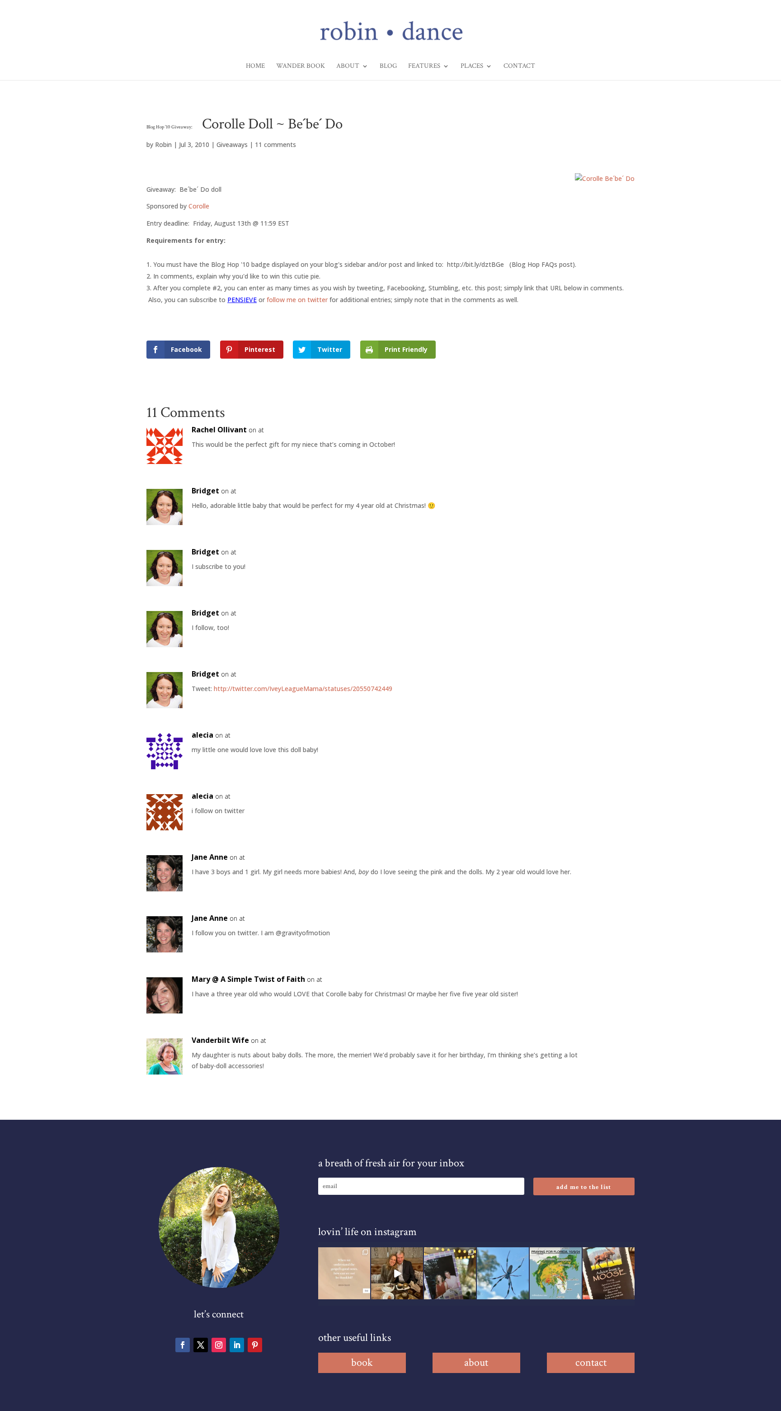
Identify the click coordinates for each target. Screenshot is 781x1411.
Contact (519, 66)
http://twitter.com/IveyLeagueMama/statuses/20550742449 (303, 688)
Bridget (205, 491)
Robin (163, 144)
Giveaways (232, 144)
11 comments (275, 144)
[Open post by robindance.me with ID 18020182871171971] (609, 1273)
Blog (388, 66)
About (347, 66)
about (476, 1362)
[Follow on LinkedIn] (237, 1345)
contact (591, 1362)
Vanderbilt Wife (220, 1040)
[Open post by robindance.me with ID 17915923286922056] (450, 1273)
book (362, 1362)
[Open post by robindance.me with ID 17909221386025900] (397, 1273)
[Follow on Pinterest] (255, 1345)
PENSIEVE (242, 299)
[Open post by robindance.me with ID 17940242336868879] (556, 1273)
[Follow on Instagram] (219, 1345)
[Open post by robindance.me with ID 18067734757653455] (503, 1273)
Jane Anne (210, 857)
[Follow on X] (200, 1345)
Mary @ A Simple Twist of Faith (248, 979)
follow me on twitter (297, 299)
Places (472, 66)
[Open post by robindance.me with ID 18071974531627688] (344, 1273)
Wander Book (300, 66)
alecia (202, 735)
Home (255, 66)
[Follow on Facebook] (182, 1345)
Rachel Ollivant (219, 430)
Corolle (198, 206)
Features (424, 66)
